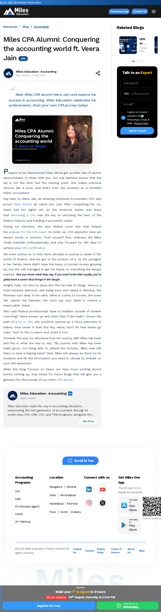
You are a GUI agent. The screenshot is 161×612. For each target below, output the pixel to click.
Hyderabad (56, 503)
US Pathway (22, 521)
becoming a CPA (22, 215)
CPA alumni (64, 379)
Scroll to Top (83, 461)
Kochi (63, 512)
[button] (80, 587)
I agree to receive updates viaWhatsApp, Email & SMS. (138, 118)
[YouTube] (102, 489)
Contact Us (139, 11)
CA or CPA (25, 321)
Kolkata (74, 512)
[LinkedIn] (89, 489)
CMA (18, 499)
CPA (17, 491)
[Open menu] (154, 12)
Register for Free (48, 605)
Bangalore (55, 486)
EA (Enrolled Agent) (27, 506)
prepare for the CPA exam (27, 232)
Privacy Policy (141, 123)
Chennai (71, 486)
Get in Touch (137, 130)
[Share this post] (98, 73)
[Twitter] (102, 503)
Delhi (52, 495)
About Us (130, 551)
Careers (88, 550)
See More (88, 421)
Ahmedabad (68, 495)
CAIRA (19, 514)
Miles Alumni (23, 204)
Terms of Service (116, 551)
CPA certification (33, 248)
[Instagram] (89, 503)
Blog (26, 26)
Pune (52, 512)
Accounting (41, 26)
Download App (119, 11)
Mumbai (72, 503)
